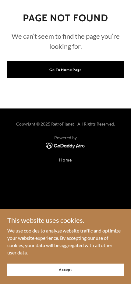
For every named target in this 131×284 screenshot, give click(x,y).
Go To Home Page (65, 69)
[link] (66, 145)
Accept (65, 269)
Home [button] (65, 159)
